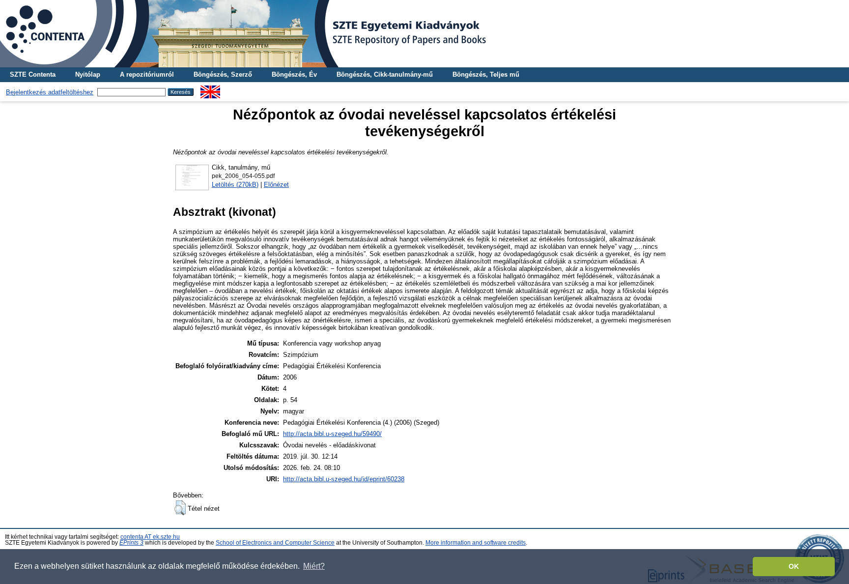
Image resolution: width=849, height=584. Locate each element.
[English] (210, 89)
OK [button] (794, 566)
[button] (180, 507)
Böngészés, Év (294, 74)
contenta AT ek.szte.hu (150, 537)
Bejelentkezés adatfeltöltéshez (49, 92)
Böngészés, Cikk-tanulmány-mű (385, 74)
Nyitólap (87, 74)
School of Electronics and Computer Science (275, 543)
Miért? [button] (314, 566)
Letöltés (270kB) (235, 184)
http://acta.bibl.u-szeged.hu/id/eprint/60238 (343, 479)
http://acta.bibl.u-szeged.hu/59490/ (332, 434)
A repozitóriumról (147, 74)
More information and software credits (475, 543)
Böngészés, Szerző (223, 74)
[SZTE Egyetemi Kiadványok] (424, 33)
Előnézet (276, 184)
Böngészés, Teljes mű (486, 74)
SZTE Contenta (33, 74)
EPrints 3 (131, 543)
